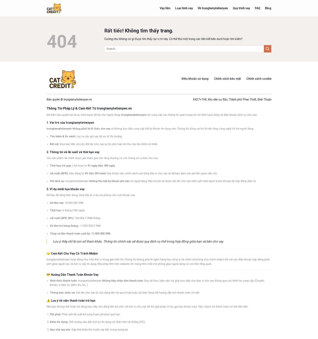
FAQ (257, 8)
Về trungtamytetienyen (213, 8)
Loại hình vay (184, 8)
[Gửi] (267, 48)
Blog (268, 8)
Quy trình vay (241, 8)
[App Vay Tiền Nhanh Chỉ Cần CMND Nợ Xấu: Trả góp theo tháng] (54, 8)
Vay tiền (165, 8)
